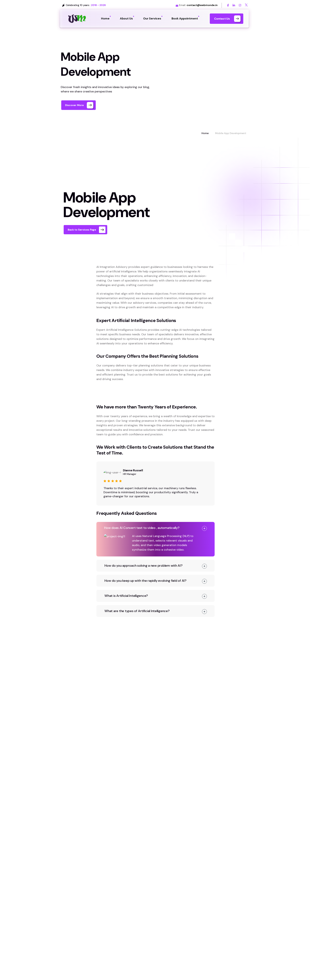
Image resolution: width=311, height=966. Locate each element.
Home (205, 133)
